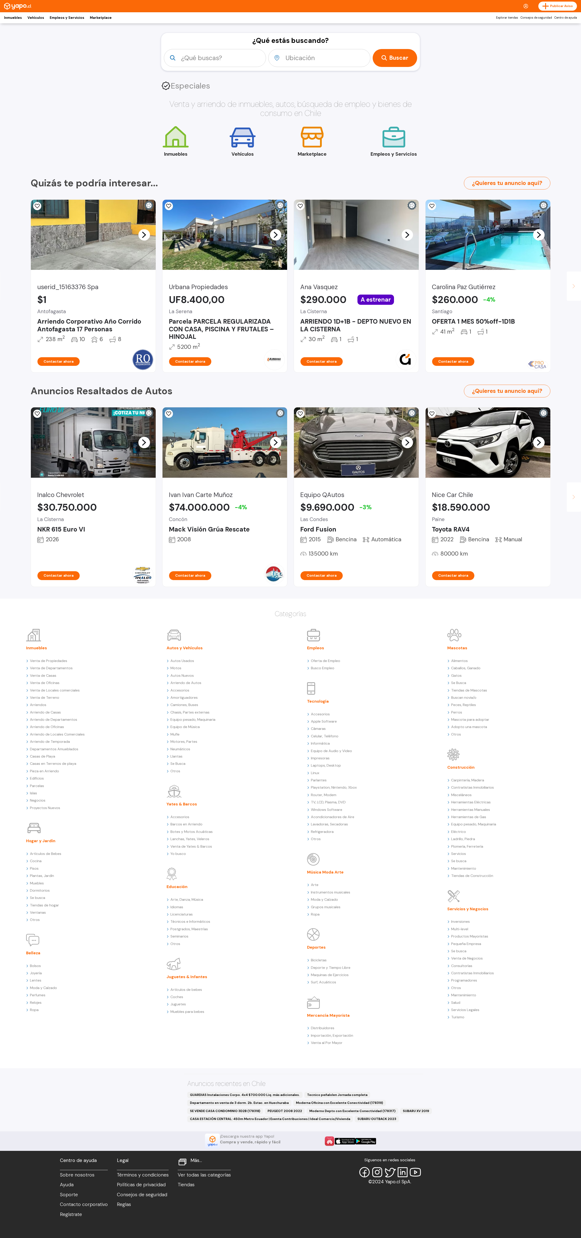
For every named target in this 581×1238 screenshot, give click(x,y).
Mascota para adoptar (470, 719)
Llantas (176, 756)
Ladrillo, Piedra (463, 839)
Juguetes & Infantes (187, 977)
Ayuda (67, 1184)
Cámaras (318, 728)
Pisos (34, 868)
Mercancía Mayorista (328, 1015)
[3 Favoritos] (300, 206)
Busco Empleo (322, 668)
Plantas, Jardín (42, 875)
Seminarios (179, 936)
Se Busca (177, 763)
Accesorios (179, 690)
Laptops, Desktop (326, 765)
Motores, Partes (183, 741)
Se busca (37, 897)
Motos (175, 668)
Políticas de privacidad (141, 1184)
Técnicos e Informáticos (190, 921)
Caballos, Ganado (465, 668)
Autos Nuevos (182, 675)
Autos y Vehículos (185, 648)
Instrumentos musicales (330, 892)
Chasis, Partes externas (189, 712)
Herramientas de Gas (468, 817)
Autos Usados (182, 660)
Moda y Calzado (43, 987)
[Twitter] (390, 1172)
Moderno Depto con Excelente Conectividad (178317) (352, 1111)
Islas (33, 793)
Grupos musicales (325, 907)
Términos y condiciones (143, 1175)
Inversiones (460, 921)
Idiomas (176, 907)
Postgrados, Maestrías (189, 929)
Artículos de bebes (186, 989)
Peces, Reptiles (463, 704)
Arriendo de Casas (45, 712)
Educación (177, 886)
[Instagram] (377, 1172)
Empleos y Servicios (67, 17)
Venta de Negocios (467, 958)
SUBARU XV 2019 (416, 1111)
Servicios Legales (465, 1009)
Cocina (36, 861)
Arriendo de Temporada (50, 741)
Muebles (37, 883)
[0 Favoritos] (37, 206)
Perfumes (37, 995)
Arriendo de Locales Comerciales (57, 734)
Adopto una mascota (469, 726)
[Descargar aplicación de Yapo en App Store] (345, 1141)
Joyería (36, 973)
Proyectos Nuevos (45, 807)
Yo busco (178, 853)
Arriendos (38, 704)
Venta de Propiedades (48, 660)
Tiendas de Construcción (472, 875)
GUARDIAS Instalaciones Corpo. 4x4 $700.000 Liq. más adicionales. (245, 1095)
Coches (176, 996)
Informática (320, 743)
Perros (456, 712)
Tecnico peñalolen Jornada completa (337, 1095)
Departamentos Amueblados (54, 749)
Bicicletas (319, 960)
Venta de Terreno (44, 697)
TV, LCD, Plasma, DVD (328, 802)
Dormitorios (40, 890)
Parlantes (319, 780)
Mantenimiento (463, 868)
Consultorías (461, 965)
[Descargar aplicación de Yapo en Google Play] (365, 1141)
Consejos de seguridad (536, 18)
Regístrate (71, 1214)
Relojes (36, 1002)
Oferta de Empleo (325, 660)
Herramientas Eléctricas (471, 802)
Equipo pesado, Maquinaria (192, 719)
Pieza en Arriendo (44, 771)
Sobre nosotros (77, 1175)
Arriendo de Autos (185, 682)
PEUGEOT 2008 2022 (285, 1111)
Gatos (456, 675)
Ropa (34, 1009)
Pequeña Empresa (466, 943)
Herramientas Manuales (470, 809)
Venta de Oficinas (44, 682)
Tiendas (186, 1184)
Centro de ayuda (565, 18)
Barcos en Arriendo (186, 824)
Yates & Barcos (182, 804)
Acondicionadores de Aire (332, 817)
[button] (144, 234)
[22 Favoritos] (432, 206)
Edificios (37, 778)
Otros (35, 919)
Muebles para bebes (187, 1011)
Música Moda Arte (325, 872)
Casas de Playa (42, 756)
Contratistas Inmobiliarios (472, 787)
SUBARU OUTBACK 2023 (376, 1119)
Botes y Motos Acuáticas (191, 831)
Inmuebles (13, 17)
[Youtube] (415, 1172)
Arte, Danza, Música (186, 899)
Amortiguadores (184, 697)
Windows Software (326, 809)
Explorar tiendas (507, 18)
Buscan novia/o (463, 697)
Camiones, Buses (184, 704)
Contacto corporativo (84, 1204)
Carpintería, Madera (467, 780)
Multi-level (459, 929)
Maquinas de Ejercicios (330, 974)
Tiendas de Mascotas (469, 690)
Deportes (316, 947)
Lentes (35, 980)
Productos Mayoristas (469, 936)
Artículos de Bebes (45, 853)
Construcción (461, 767)
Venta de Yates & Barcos (191, 846)
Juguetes (178, 1004)
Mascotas (457, 648)
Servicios (458, 853)
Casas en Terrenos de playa (53, 763)
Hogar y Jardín (40, 841)
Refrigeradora (322, 831)
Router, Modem (323, 795)
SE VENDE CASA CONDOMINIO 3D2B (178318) (225, 1111)
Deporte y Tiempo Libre (330, 967)
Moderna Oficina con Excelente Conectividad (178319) (339, 1103)
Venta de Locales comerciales (55, 690)
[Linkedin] (402, 1172)
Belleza (33, 953)
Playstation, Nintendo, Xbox (334, 787)
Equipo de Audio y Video (331, 750)
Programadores (464, 980)
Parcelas (37, 785)
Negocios (37, 800)
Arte (314, 884)
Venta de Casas (43, 675)
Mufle (175, 734)
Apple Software (324, 721)
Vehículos (35, 17)
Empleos (315, 648)
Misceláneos (461, 795)
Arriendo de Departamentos (53, 719)
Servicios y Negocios (467, 909)
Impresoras (320, 758)
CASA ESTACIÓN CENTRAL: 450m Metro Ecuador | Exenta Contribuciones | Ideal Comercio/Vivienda (270, 1119)
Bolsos (35, 965)
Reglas (124, 1204)
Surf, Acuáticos (323, 982)
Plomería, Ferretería (467, 846)
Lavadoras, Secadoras (329, 824)
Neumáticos (180, 749)
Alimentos (459, 660)
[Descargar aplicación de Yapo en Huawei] (329, 1141)
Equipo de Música (185, 726)
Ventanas (38, 912)
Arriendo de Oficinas (47, 726)
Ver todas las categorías (204, 1175)
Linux (315, 772)
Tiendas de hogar (44, 905)
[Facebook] (364, 1172)
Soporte (69, 1194)
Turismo (457, 1017)
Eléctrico (458, 831)
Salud (455, 1002)
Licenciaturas (181, 914)
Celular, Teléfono (324, 736)
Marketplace (101, 17)
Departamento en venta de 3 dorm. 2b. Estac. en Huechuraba (239, 1103)
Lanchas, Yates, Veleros (189, 839)
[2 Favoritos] (432, 414)
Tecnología (318, 701)
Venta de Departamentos (51, 668)
